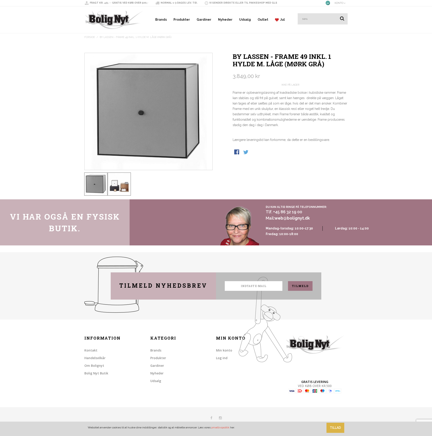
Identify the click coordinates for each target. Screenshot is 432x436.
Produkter (181, 19)
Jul (282, 19)
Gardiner (204, 19)
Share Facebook (237, 152)
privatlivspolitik (220, 427)
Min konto (224, 350)
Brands (161, 19)
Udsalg (245, 19)
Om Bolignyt (94, 365)
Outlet (263, 19)
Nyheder (225, 19)
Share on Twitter (246, 152)
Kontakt (90, 350)
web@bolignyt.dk (292, 218)
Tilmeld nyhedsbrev (163, 285)
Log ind (221, 358)
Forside (89, 37)
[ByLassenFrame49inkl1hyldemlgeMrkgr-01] (96, 184)
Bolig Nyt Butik (96, 373)
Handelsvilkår (95, 358)
